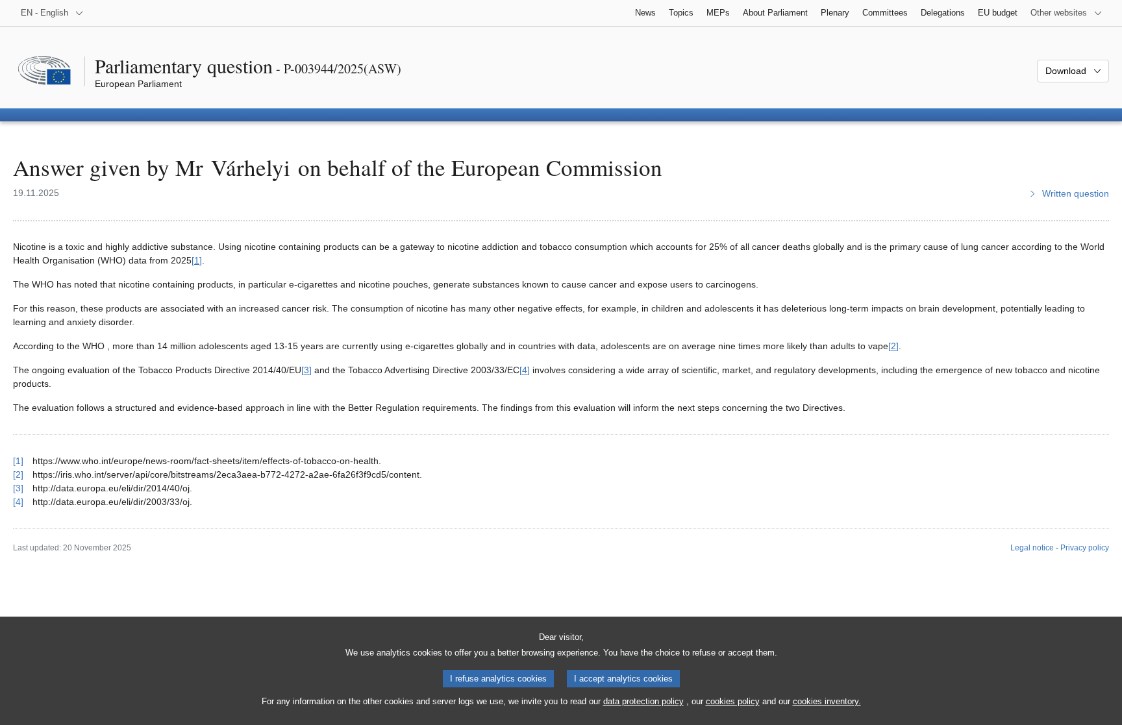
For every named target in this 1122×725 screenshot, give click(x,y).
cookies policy (733, 701)
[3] (306, 370)
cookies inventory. (827, 701)
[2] (893, 346)
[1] (197, 260)
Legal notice (1032, 547)
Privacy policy (1084, 547)
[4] (524, 370)
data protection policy (643, 701)
